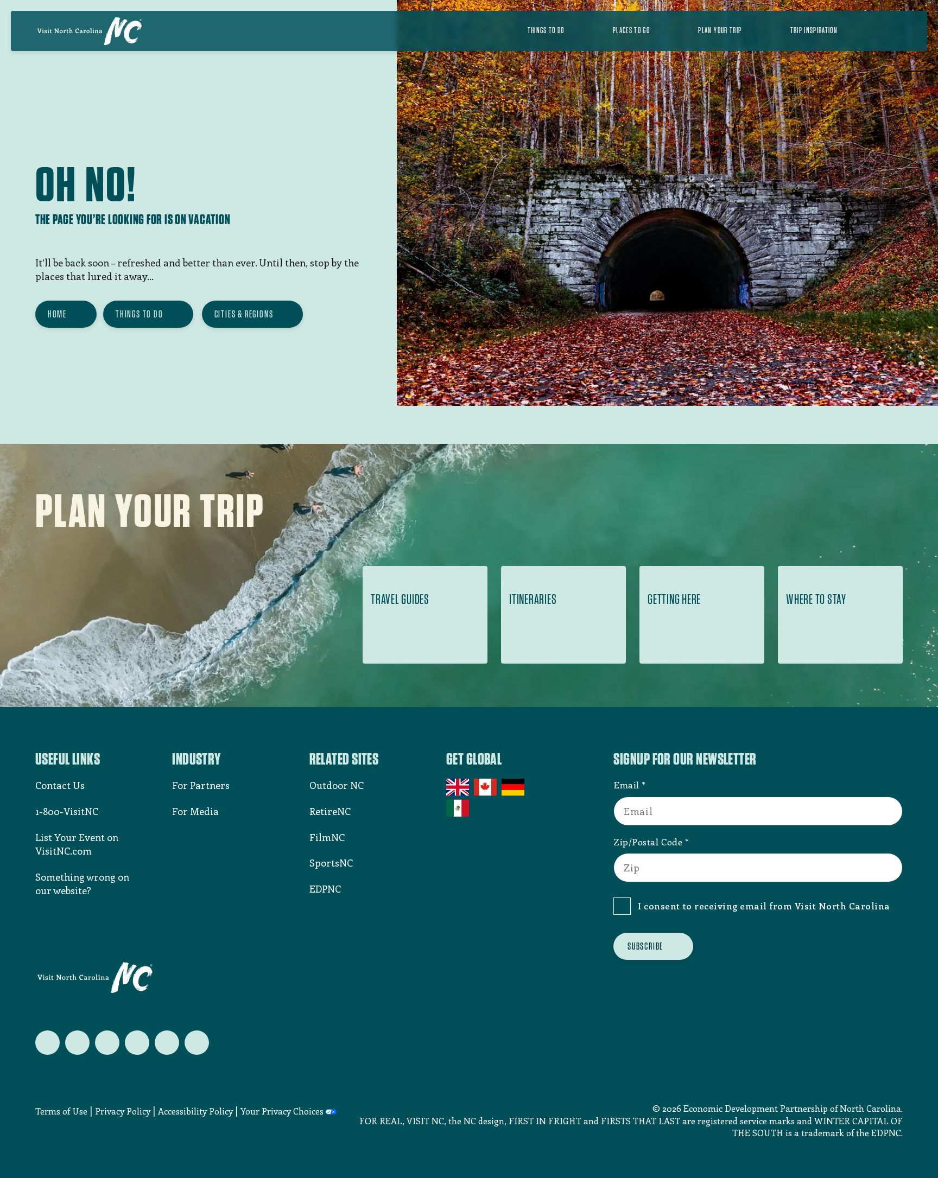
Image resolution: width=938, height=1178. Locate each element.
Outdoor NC (336, 785)
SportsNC (331, 862)
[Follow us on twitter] (47, 1042)
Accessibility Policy (195, 1111)
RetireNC (330, 811)
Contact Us (60, 785)
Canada (486, 787)
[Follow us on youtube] (167, 1042)
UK (458, 787)
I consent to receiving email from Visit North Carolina (764, 906)
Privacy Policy (122, 1111)
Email (626, 785)
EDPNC (325, 888)
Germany (514, 787)
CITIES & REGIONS (244, 314)
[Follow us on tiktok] (197, 1042)
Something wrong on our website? (82, 883)
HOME (57, 314)
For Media (195, 811)
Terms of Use (61, 1111)
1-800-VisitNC (66, 811)
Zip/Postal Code (647, 842)
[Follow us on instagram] (107, 1042)
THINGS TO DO (139, 314)
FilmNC (327, 837)
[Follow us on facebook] (77, 1042)
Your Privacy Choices (282, 1111)
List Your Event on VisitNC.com (76, 844)
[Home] (89, 30)
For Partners (201, 785)
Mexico (458, 808)
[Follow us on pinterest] (137, 1042)
